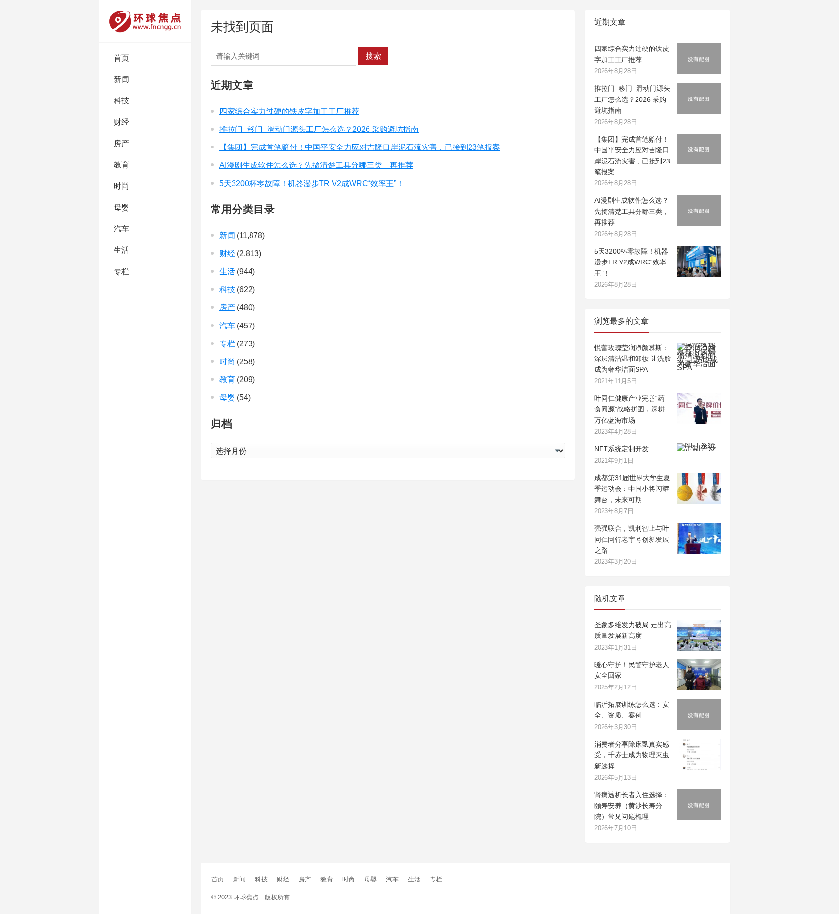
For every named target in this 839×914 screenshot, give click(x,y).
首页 (121, 58)
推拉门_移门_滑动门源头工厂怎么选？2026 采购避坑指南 (319, 129)
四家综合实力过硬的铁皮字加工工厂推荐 (289, 111)
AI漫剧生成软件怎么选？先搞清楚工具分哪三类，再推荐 (316, 165)
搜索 (373, 56)
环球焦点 (246, 897)
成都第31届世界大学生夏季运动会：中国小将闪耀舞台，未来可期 (632, 489)
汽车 (121, 229)
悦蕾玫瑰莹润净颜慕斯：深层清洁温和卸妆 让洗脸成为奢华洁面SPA (632, 359)
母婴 (121, 207)
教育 (121, 165)
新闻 (121, 79)
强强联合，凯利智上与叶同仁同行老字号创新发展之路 (631, 539)
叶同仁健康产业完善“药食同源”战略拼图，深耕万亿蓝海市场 (629, 409)
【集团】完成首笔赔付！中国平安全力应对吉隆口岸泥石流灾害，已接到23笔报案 (359, 147)
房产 (121, 143)
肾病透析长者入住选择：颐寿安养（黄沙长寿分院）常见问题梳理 (631, 805)
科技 (121, 101)
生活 (121, 250)
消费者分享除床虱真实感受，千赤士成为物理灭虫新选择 (631, 755)
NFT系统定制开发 (621, 449)
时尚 (121, 186)
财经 (121, 122)
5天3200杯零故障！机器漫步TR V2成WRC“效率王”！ (311, 184)
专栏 (121, 271)
